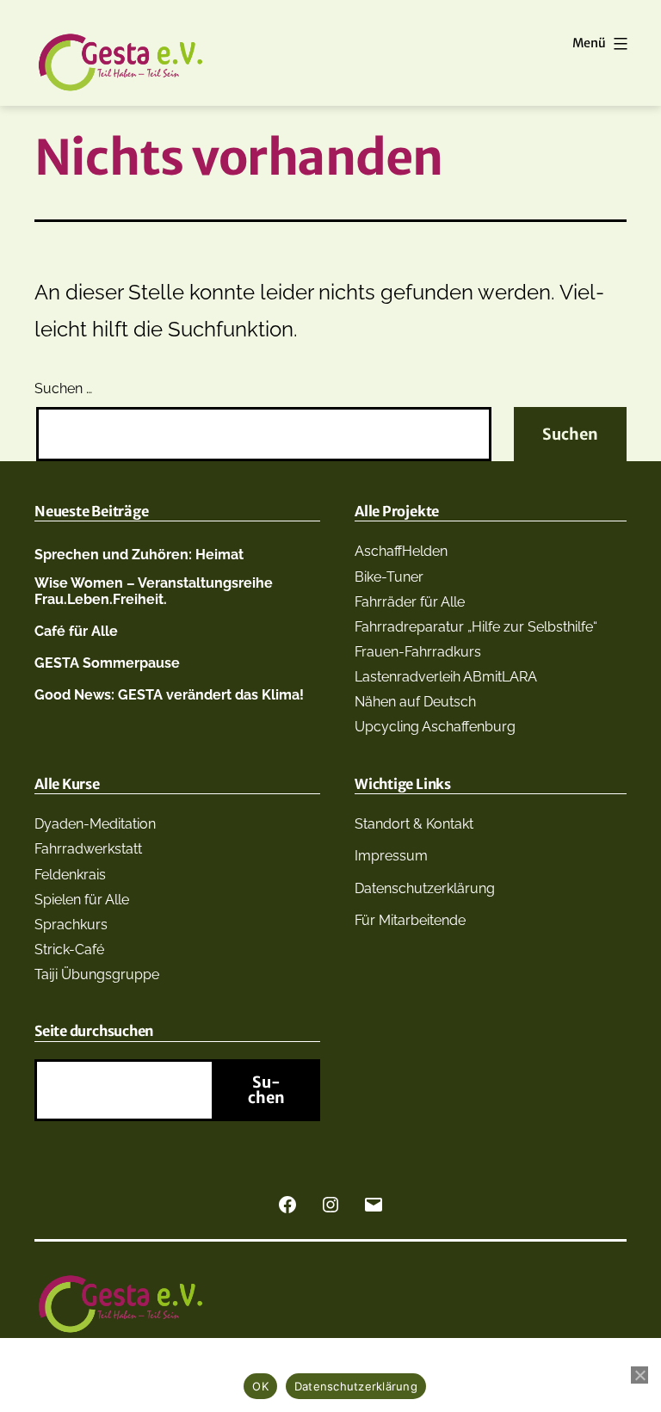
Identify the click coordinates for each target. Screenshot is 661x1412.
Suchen (266, 1089)
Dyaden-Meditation (95, 824)
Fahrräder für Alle (410, 602)
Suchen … (63, 388)
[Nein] (639, 1375)
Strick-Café (69, 949)
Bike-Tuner (389, 577)
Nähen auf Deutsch (415, 702)
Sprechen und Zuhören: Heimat (139, 554)
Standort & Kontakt (414, 824)
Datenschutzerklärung (425, 888)
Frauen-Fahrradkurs (418, 652)
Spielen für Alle (81, 899)
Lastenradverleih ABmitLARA (446, 677)
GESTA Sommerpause (107, 663)
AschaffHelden (401, 551)
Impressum (391, 856)
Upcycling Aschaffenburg (435, 726)
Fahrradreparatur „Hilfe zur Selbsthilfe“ (476, 627)
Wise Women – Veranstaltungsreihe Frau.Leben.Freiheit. (153, 591)
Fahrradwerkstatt (88, 849)
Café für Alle (76, 631)
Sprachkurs (71, 924)
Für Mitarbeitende (410, 920)
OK (260, 1386)
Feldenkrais (70, 874)
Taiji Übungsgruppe (96, 974)
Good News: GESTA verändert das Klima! (169, 695)
